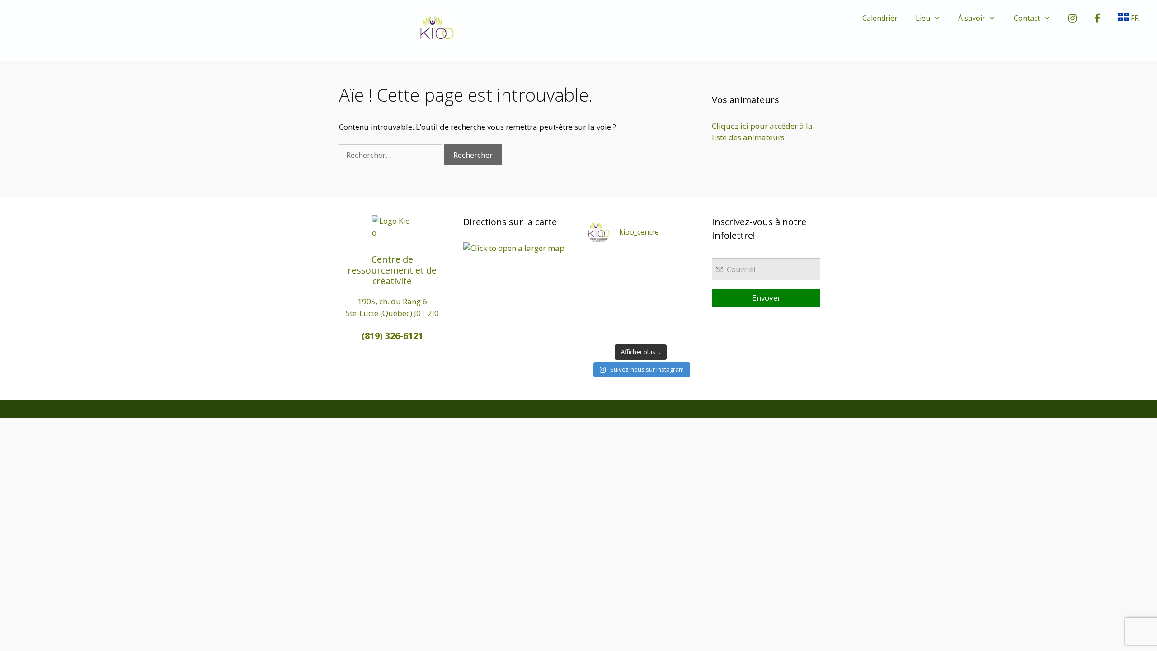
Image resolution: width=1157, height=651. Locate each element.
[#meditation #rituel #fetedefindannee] (626, 295)
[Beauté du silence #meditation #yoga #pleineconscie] (626, 278)
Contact (1027, 18)
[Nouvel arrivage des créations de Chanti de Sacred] (654, 330)
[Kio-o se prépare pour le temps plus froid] (599, 313)
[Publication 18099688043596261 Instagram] (599, 260)
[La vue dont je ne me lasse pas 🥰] (682, 313)
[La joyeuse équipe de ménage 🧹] (626, 330)
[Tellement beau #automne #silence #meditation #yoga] (682, 295)
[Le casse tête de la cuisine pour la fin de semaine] (599, 330)
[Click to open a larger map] (513, 248)
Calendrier (880, 18)
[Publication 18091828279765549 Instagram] (599, 295)
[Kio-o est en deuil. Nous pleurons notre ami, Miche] (654, 313)
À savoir (971, 18)
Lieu (923, 18)
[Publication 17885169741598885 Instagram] (626, 260)
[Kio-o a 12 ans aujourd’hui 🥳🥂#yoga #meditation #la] (682, 330)
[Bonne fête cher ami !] (626, 313)
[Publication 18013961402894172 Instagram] (654, 260)
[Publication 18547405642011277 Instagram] (654, 278)
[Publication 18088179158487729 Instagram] (682, 278)
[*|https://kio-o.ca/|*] (682, 260)
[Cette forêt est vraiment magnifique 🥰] (599, 278)
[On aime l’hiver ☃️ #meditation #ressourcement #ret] (654, 295)
